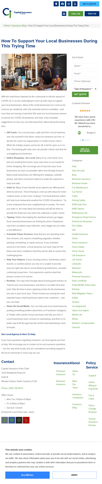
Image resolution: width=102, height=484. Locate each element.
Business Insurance (61, 383)
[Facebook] (62, 3)
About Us (75, 373)
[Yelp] (74, 3)
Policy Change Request (93, 408)
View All (76, 327)
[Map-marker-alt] (56, 3)
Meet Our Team (75, 384)
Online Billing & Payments (93, 385)
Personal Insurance (61, 373)
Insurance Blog (19, 25)
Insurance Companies (77, 396)
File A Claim (91, 397)
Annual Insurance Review (93, 422)
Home (7, 25)
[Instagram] (68, 3)
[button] (64, 14)
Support (92, 375)
